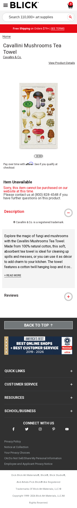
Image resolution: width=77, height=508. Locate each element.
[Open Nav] (5, 5)
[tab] (38, 211)
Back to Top (36, 325)
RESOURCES (14, 398)
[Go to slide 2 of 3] (38, 156)
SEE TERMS (57, 28)
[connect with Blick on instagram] (40, 432)
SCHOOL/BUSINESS (20, 411)
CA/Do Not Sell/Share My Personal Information (33, 458)
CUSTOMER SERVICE (21, 384)
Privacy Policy (12, 441)
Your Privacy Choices (17, 452)
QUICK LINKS (14, 371)
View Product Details (62, 62)
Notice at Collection (16, 447)
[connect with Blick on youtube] (67, 432)
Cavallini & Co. (12, 57)
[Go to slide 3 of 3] (41, 156)
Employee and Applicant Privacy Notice (28, 463)
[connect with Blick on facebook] (13, 432)
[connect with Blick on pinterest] (53, 432)
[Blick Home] (24, 5)
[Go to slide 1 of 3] (35, 156)
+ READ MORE (12, 275)
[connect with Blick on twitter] (26, 432)
